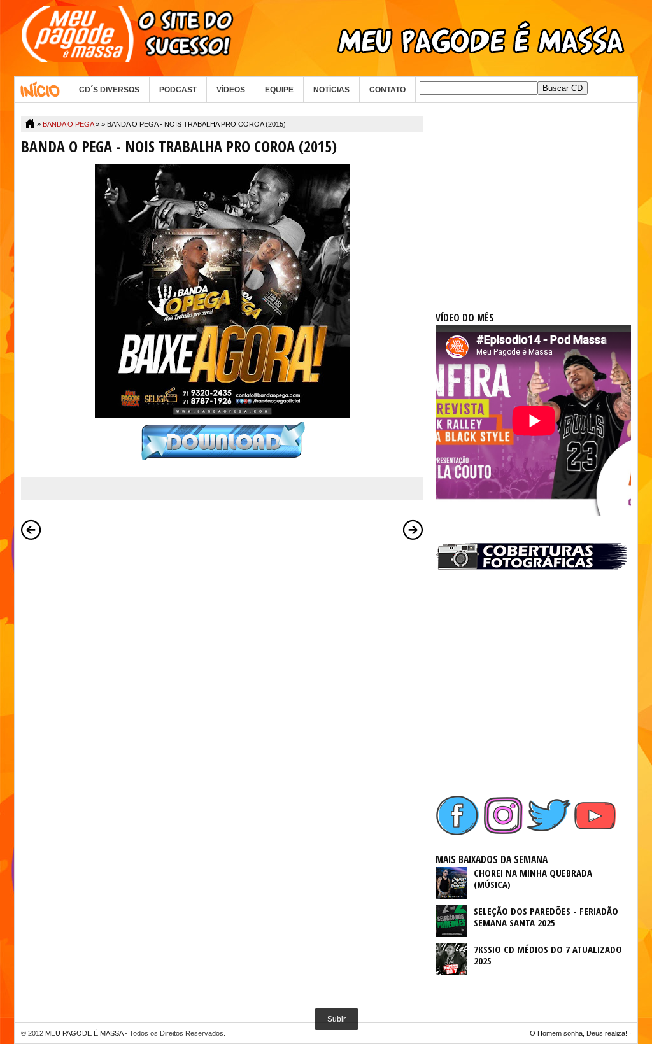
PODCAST (178, 89)
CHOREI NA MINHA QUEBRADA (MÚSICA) (533, 878)
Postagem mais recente (31, 529)
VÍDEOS (230, 89)
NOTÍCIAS (331, 89)
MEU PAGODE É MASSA (84, 1033)
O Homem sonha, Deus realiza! (578, 1033)
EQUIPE (279, 89)
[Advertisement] (531, 195)
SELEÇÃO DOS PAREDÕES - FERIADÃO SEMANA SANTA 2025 (546, 917)
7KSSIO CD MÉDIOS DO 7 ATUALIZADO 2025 (548, 955)
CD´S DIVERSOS (109, 89)
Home (42, 89)
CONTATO (387, 89)
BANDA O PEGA (68, 124)
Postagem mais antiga (413, 529)
